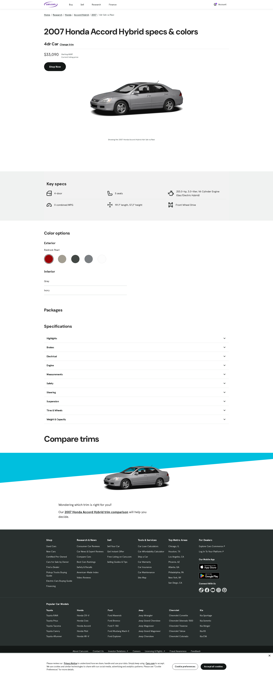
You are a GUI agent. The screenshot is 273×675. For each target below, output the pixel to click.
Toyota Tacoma (53, 625)
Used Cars (51, 546)
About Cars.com (80, 651)
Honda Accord (84, 625)
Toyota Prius (52, 620)
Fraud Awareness (178, 651)
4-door (58, 193)
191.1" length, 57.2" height (128, 204)
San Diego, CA (175, 582)
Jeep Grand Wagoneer (149, 631)
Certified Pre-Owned (56, 556)
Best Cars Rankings (86, 561)
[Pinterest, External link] (224, 590)
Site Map (142, 577)
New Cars (51, 551)
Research (96, 4)
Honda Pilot (82, 631)
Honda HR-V (83, 636)
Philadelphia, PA (176, 572)
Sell (82, 4)
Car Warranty (144, 561)
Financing (51, 586)
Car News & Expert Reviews (90, 551)
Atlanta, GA (173, 567)
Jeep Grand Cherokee (149, 620)
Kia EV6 (203, 636)
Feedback (195, 651)
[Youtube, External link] (213, 590)
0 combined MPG (63, 204)
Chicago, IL (173, 546)
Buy (71, 4)
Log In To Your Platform (210, 551)
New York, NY (174, 577)
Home (47, 14)
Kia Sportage (206, 615)
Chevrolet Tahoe (177, 631)
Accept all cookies (213, 666)
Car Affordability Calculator (151, 551)
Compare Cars (84, 556)
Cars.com (150, 663)
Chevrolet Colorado (178, 636)
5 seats (119, 193)
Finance (113, 4)
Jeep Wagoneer (146, 625)
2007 (94, 14)
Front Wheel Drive (186, 204)
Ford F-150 (113, 625)
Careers (136, 651)
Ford (110, 610)
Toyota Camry (53, 631)
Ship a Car (143, 556)
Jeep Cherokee (146, 636)
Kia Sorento (205, 620)
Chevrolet (174, 610)
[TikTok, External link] (201, 590)
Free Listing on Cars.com (119, 556)
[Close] (269, 655)
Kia (201, 610)
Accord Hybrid (81, 14)
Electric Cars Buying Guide (59, 580)
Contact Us (98, 651)
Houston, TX (174, 551)
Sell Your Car (113, 546)
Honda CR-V (83, 615)
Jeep (140, 610)
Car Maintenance (146, 572)
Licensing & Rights (153, 651)
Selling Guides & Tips (117, 561)
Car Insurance (145, 567)
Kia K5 (203, 631)
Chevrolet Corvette (178, 615)
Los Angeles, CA (176, 556)
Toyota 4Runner (54, 636)
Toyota (49, 610)
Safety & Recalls (84, 567)
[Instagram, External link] (218, 590)
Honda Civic (82, 620)
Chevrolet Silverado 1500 (181, 620)
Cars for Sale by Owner (57, 561)
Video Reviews (84, 577)
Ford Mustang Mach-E (118, 631)
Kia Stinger (205, 625)
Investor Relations (117, 651)
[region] (136, 663)
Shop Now (55, 66)
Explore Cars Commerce (211, 546)
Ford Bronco (114, 620)
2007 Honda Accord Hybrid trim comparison (96, 512)
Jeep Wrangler (145, 615)
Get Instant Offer (115, 551)
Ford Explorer (114, 636)
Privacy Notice (70, 663)
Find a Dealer (52, 567)
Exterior (49, 243)
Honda (68, 14)
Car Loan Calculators (148, 546)
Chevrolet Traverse (178, 625)
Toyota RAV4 (52, 615)
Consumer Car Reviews (88, 546)
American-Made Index (87, 572)
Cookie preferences (185, 666)
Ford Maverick (114, 615)
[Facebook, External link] (207, 590)
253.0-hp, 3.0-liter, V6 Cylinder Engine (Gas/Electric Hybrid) (197, 193)
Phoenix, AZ (174, 561)
